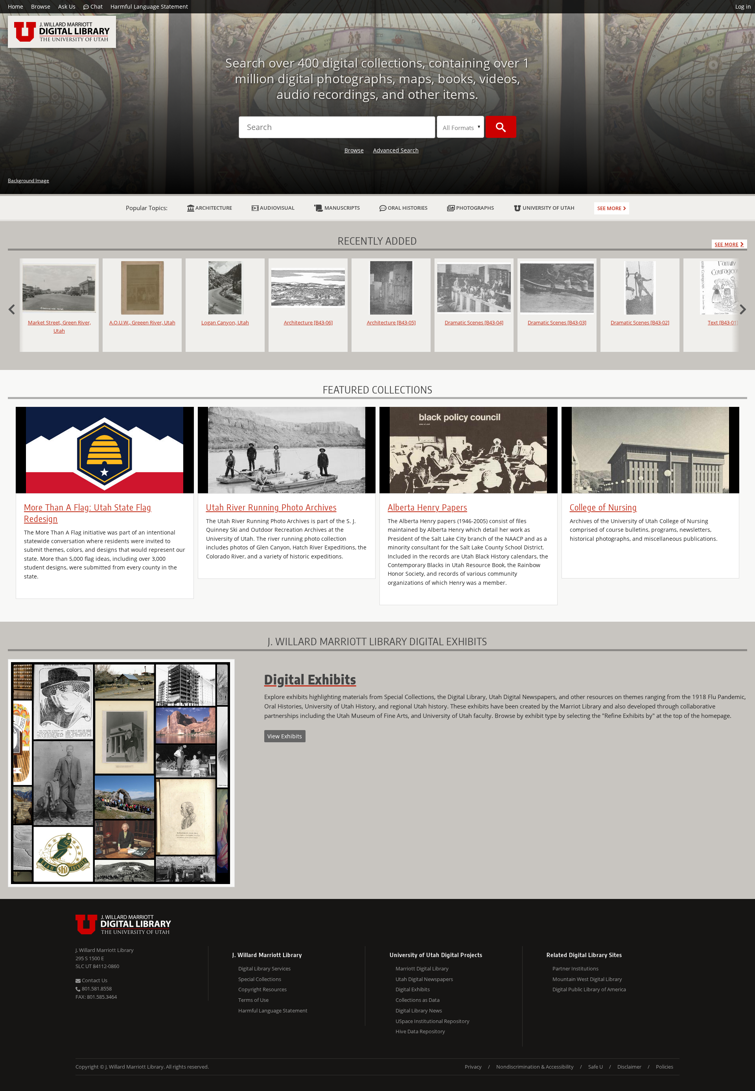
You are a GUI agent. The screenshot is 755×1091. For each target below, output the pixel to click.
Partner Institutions (575, 968)
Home (15, 6)
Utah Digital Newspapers (424, 979)
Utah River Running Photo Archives (271, 507)
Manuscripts (341, 207)
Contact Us (94, 980)
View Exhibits (284, 736)
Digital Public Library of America (589, 989)
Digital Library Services (264, 968)
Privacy (473, 1066)
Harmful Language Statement (149, 6)
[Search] (501, 127)
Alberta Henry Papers (427, 507)
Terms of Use (253, 999)
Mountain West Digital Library (587, 979)
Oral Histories (407, 207)
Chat (96, 6)
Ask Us (67, 6)
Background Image (28, 180)
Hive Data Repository (420, 1031)
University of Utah (548, 207)
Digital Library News (419, 1010)
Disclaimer (629, 1066)
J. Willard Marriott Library (105, 950)
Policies (664, 1066)
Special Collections (259, 979)
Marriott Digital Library (422, 968)
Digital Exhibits (413, 989)
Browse (40, 6)
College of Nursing (603, 507)
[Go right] (739, 308)
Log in (743, 6)
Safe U (595, 1066)
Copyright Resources (262, 989)
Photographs (474, 207)
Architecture (213, 207)
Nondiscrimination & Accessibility (535, 1066)
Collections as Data (418, 999)
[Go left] (16, 308)
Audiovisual (277, 207)
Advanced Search (396, 150)
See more (609, 208)
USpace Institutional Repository (433, 1021)
